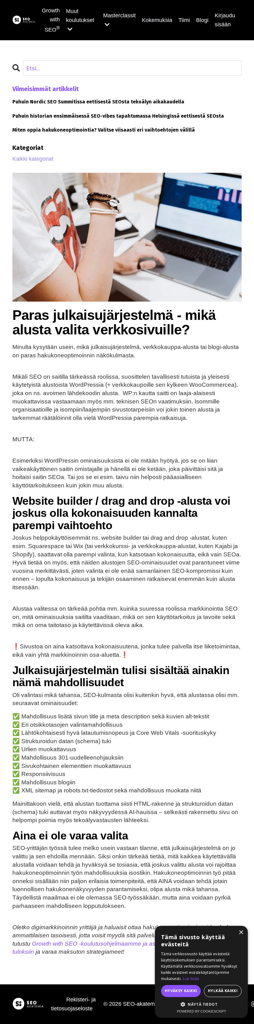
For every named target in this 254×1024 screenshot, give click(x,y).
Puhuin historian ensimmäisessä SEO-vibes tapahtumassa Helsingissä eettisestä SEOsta (118, 116)
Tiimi (184, 20)
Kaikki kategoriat (32, 159)
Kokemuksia (157, 20)
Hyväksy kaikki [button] (181, 990)
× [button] (241, 932)
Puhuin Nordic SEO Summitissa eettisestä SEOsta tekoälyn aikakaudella (98, 102)
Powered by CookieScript (201, 1011)
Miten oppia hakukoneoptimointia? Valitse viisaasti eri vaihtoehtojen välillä (103, 130)
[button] (201, 1004)
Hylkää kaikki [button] (223, 990)
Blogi (202, 20)
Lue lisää (191, 979)
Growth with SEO (51, 20)
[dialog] (201, 972)
